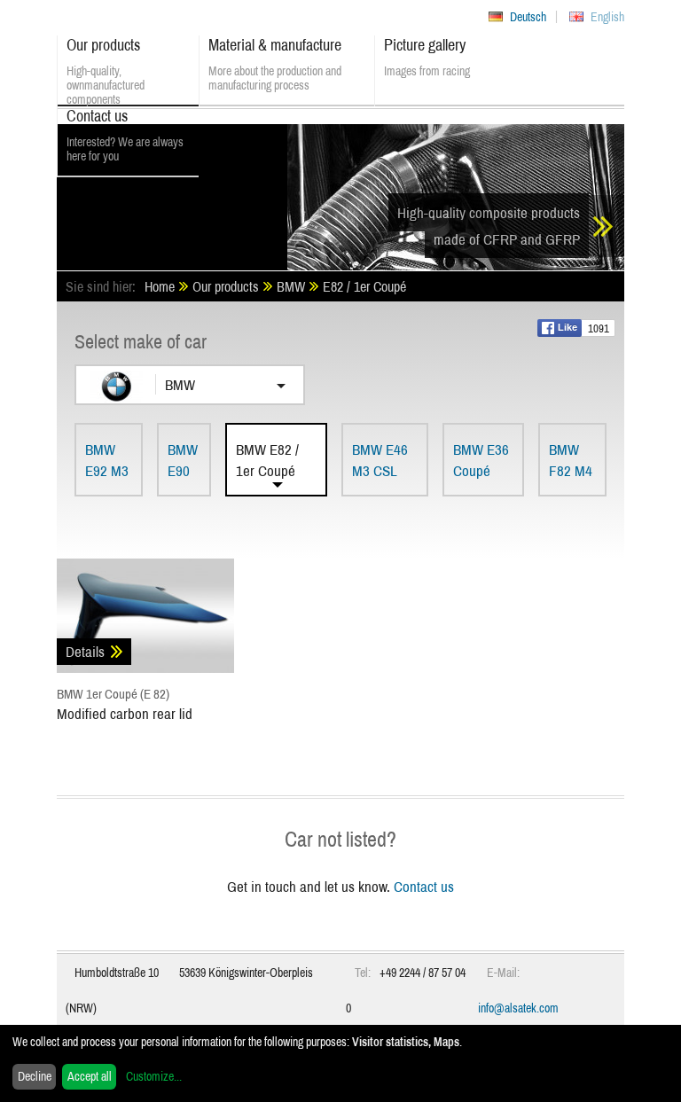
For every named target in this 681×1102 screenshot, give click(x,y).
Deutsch (528, 17)
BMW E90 (183, 460)
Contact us (424, 886)
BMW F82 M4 (570, 460)
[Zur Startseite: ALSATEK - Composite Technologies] (172, 190)
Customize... (154, 1076)
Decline (34, 1076)
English (607, 17)
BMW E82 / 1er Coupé (267, 460)
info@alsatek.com (518, 1008)
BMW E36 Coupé (481, 460)
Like (567, 327)
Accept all (89, 1076)
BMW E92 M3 (107, 460)
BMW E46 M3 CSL (380, 460)
